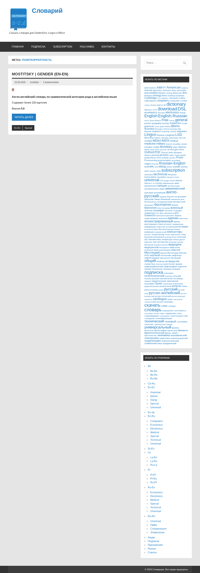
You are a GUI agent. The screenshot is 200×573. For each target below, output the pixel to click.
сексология (177, 299)
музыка (163, 253)
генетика (148, 210)
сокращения (167, 311)
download (167, 108)
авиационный (150, 186)
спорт (162, 313)
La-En (153, 457)
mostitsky (34, 82)
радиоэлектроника (151, 286)
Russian (155, 164)
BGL (185, 92)
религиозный (165, 286)
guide (162, 126)
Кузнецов (148, 237)
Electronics (156, 428)
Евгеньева (160, 216)
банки (157, 199)
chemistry (174, 98)
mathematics (174, 138)
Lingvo (150, 134)
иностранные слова (153, 224)
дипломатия (169, 213)
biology (157, 95)
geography (157, 123)
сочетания (148, 313)
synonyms (148, 175)
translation (161, 177)
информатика (177, 224)
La (149, 452)
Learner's (157, 131)
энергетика (164, 338)
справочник (170, 313)
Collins (182, 98)
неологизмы (165, 255)
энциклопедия (152, 340)
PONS (158, 158)
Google (184, 123)
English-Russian (172, 116)
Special (28, 128)
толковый (170, 321)
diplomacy (148, 110)
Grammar (155, 392)
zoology (158, 183)
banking (169, 93)
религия (176, 286)
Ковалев (170, 229)
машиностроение (161, 245)
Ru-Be (154, 378)
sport (146, 171)
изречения (183, 218)
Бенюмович (149, 205)
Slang (153, 400)
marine (157, 138)
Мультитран (173, 253)
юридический (169, 343)
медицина (174, 244)
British (164, 96)
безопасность (150, 202)
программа (149, 284)
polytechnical (150, 158)
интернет (167, 224)
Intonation (173, 129)
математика (163, 242)
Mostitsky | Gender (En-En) (40, 74)
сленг (164, 305)
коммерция (149, 232)
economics (150, 112)
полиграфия (168, 273)
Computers (156, 421)
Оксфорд (160, 261)
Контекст (147, 234)
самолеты (148, 299)
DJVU (155, 110)
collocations (150, 101)
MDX (165, 140)
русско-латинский (163, 296)
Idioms (154, 396)
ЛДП (146, 239)
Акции (151, 537)
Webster (178, 180)
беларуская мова (164, 202)
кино (156, 229)
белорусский (179, 202)
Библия (175, 205)
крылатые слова (178, 234)
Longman (170, 135)
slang (162, 166)
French (172, 120)
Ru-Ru (151, 516)
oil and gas (172, 149)
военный (177, 207)
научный (155, 255)
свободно (160, 299)
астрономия (180, 196)
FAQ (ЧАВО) (87, 46)
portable (165, 158)
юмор (159, 343)
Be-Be (153, 371)
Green (156, 126)
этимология (150, 343)
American (174, 87)
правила (147, 281)
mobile (156, 147)
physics (147, 155)
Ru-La (153, 465)
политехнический (154, 275)
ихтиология (148, 229)
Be (149, 366)
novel (152, 150)
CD (158, 98)
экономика (163, 335)
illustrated (149, 128)
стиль (179, 313)
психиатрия (167, 284)
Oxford (149, 152)
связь (170, 299)
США (185, 316)
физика (175, 328)
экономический (178, 335)
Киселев (162, 229)
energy (183, 113)
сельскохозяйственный (153, 302)
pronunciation (164, 160)
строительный (176, 316)
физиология (149, 330)
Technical (155, 440)
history (167, 126)
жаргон (178, 215)
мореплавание (165, 250)
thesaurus (172, 174)
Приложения (155, 545)
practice (172, 158)
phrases (178, 152)
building (171, 96)
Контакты (108, 46)
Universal (155, 407)
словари (172, 306)
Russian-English (172, 163)
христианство (150, 335)
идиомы (173, 218)
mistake (184, 144)
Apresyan (167, 90)
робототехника (151, 290)
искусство (161, 227)
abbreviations (150, 88)
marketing (164, 138)
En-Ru (151, 416)
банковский (165, 199)
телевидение (149, 318)
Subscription (62, 46)
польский (177, 276)
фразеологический (154, 333)
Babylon (162, 93)
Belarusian (177, 93)
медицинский (151, 247)
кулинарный (158, 237)
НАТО (146, 255)
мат (155, 242)
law (179, 129)
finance (158, 120)
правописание (159, 281)
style (158, 171)
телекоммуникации (163, 318)
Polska (177, 155)
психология (178, 284)
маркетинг (148, 242)
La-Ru (153, 461)
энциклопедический (179, 338)
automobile (181, 90)
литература (166, 239)
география (158, 210)
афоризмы (149, 199)
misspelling (176, 144)
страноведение (151, 316)
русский (171, 289)
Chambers (164, 98)
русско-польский (178, 296)
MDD (149, 141)
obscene (163, 150)
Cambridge (150, 98)
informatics (159, 129)
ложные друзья (179, 239)
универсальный (157, 327)
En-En (17, 128)
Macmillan (149, 138)
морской (175, 250)
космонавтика (158, 234)
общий (150, 261)
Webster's (148, 183)
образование (165, 258)
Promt (179, 157)
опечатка (159, 264)
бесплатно (162, 205)
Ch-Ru (151, 383)
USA (161, 181)
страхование (164, 316)
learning (165, 131)
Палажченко (157, 269)
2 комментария (51, 82)
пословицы (178, 279)
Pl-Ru (153, 478)
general (181, 120)
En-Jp (151, 412)
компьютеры (174, 231)
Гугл (157, 213)
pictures (164, 155)
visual (172, 180)
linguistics (182, 131)
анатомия (148, 193)
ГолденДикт (177, 211)
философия (160, 330)
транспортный (160, 324)
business (179, 95)
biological (148, 96)
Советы (152, 552)
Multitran (182, 147)
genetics (148, 123)
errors (146, 120)
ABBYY (161, 87)
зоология (163, 218)
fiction (152, 120)
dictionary (176, 104)
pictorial (155, 155)
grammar (149, 126)
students (152, 171)
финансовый (172, 330)
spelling (184, 167)
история (183, 226)
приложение (172, 281)
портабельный (166, 279)
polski (183, 155)
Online (181, 150)
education (161, 113)
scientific (149, 166)
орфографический (153, 266)
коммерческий (160, 232)
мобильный (148, 250)
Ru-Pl (153, 482)
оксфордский (172, 261)
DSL (182, 108)
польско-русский (151, 279)
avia (146, 93)
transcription (150, 177)
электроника (151, 338)
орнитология (169, 264)
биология (150, 207)
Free (165, 120)
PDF (158, 152)
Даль (162, 213)
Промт (158, 283)
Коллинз (177, 229)
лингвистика (154, 239)
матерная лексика (176, 242)
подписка (153, 272)
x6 (154, 183)
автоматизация (174, 186)
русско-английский (164, 293)
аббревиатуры (168, 183)
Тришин (169, 324)
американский (175, 188)
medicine (150, 143)
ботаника (166, 208)
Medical (154, 432)
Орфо (153, 525)
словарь (153, 309)
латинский (181, 237)
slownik (169, 167)
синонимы (168, 302)
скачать (152, 305)
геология (168, 211)
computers (163, 100)
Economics (156, 425)
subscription (173, 170)
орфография (170, 266)
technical (160, 174)
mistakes (148, 147)
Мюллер (183, 253)
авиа (177, 183)
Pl (149, 470)
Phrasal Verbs (167, 152)
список (156, 313)
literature (161, 135)
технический (154, 321)
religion (148, 164)
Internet (166, 129)
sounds (176, 166)
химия (175, 333)
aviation (153, 92)
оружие (178, 264)
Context (183, 101)
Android (148, 90)
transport (170, 177)
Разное (152, 548)
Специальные (158, 528)
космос (168, 234)
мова (156, 250)
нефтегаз (176, 255)
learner (147, 131)
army (173, 90)
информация (150, 227)
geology (165, 123)
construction (175, 101)
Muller (175, 147)
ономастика (149, 264)
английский (159, 192)
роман (160, 290)
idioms (175, 126)
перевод (167, 269)
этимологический (170, 341)
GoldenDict (175, 123)
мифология (175, 247)
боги (159, 208)
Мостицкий (152, 252)
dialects (160, 105)
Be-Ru (154, 375)
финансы (183, 330)
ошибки (147, 269)
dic (164, 105)
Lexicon (173, 131)
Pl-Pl (153, 475)
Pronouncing (150, 160)
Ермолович (169, 216)
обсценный (175, 258)
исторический (172, 227)
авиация (162, 185)
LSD (178, 135)
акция (162, 189)
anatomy (184, 88)
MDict (157, 140)
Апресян (170, 197)
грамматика (149, 213)
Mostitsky (166, 146)
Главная (18, 46)
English (151, 116)
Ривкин (184, 286)
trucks (176, 177)
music (146, 150)
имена (176, 221)
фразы (168, 333)
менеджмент (164, 247)
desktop (153, 105)
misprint (169, 144)
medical (174, 141)
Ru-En (151, 487)
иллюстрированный (158, 221)
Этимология (157, 532)
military (160, 143)
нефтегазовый (151, 258)
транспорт (149, 324)
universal (151, 180)
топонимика (182, 322)
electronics (172, 112)
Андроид (162, 197)
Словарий (47, 10)
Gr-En (151, 448)
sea (156, 167)
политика (168, 276)
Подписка (38, 46)
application (157, 90)
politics (171, 155)
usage (166, 180)
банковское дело (177, 199)
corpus (147, 105)
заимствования (151, 218)
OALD (157, 150)
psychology (176, 160)
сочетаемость (180, 311)
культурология (170, 237)
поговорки (175, 269)
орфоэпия (182, 266)
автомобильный (151, 189)
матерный (148, 245)
